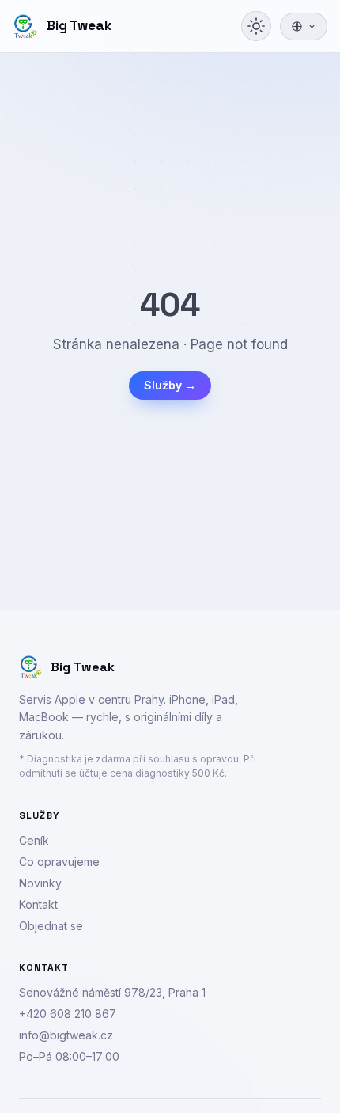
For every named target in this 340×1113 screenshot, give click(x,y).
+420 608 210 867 (67, 1013)
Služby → (170, 385)
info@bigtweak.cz (66, 1035)
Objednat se (51, 926)
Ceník (34, 840)
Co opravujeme (59, 861)
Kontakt (38, 904)
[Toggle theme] (256, 26)
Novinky (40, 883)
